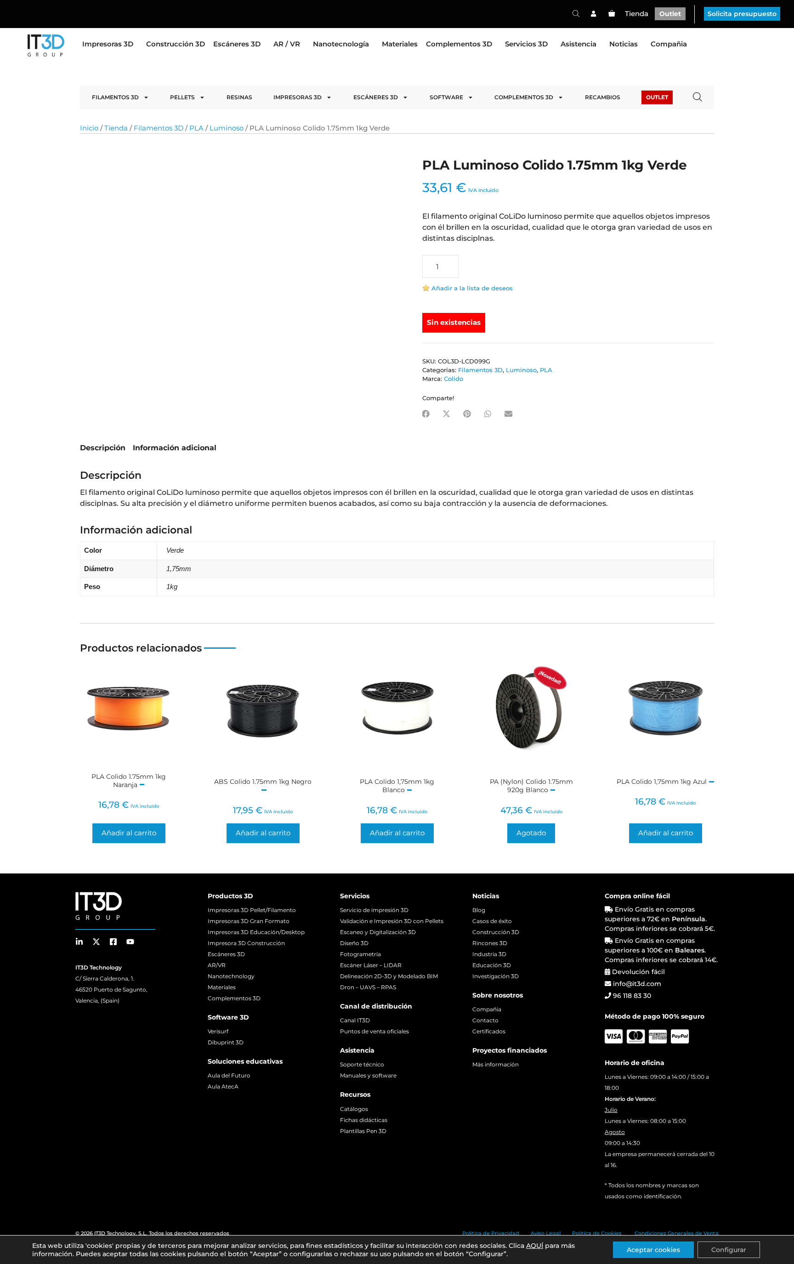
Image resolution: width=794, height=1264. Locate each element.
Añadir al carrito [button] (129, 832)
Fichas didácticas (363, 1120)
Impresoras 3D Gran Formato (248, 921)
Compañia (669, 44)
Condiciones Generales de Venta (677, 1233)
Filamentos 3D (115, 97)
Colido (453, 378)
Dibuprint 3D (226, 1042)
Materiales (400, 44)
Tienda (636, 13)
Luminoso (227, 128)
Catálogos (354, 1108)
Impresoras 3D (107, 44)
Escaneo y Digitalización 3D (378, 932)
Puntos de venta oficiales (374, 1031)
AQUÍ (534, 1245)
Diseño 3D (354, 943)
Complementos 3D (459, 44)
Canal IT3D (355, 1020)
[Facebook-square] (113, 942)
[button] (425, 413)
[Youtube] (130, 942)
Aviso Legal (546, 1233)
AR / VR (286, 44)
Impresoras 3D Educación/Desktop (256, 932)
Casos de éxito (492, 921)
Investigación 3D (495, 976)
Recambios (602, 97)
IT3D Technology (115, 1233)
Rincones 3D (489, 943)
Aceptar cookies (653, 1250)
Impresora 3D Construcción (246, 943)
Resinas (239, 97)
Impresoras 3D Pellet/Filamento (252, 910)
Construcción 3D (175, 44)
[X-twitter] (96, 942)
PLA (196, 128)
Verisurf (218, 1031)
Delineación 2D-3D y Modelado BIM (389, 976)
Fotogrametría (360, 954)
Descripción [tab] (102, 447)
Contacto (485, 1020)
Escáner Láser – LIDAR (371, 965)
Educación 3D (491, 965)
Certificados (488, 1031)
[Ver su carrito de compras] (611, 14)
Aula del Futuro (229, 1075)
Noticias (623, 44)
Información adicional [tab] (174, 447)
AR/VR (217, 965)
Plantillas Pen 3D (363, 1131)
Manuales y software (368, 1075)
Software (446, 97)
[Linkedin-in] (79, 942)
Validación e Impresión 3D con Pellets (391, 921)
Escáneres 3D (237, 44)
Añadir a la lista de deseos (472, 288)
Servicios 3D (526, 44)
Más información (495, 1064)
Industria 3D (489, 954)
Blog (478, 910)
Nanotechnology (231, 976)
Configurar (728, 1250)
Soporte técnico (362, 1064)
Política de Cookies (597, 1233)
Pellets (182, 97)
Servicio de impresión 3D (374, 910)
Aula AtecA (223, 1086)
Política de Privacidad (490, 1233)
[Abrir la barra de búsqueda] (576, 13)
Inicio (89, 128)
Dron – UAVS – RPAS (368, 987)
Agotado (531, 832)
